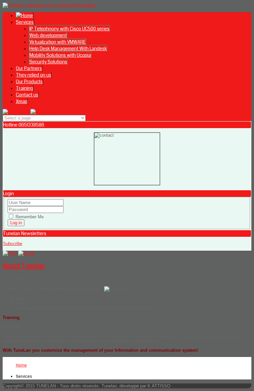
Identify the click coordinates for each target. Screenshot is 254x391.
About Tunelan (24, 266)
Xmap (21, 101)
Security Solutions (48, 61)
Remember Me (29, 216)
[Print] (10, 253)
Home (21, 365)
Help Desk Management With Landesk (68, 48)
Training (24, 88)
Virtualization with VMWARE (57, 42)
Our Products (29, 81)
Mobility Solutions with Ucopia (60, 55)
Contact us (27, 94)
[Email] (26, 253)
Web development (48, 35)
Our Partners (29, 68)
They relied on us (33, 75)
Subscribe (12, 243)
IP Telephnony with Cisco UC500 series (69, 28)
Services (25, 22)
